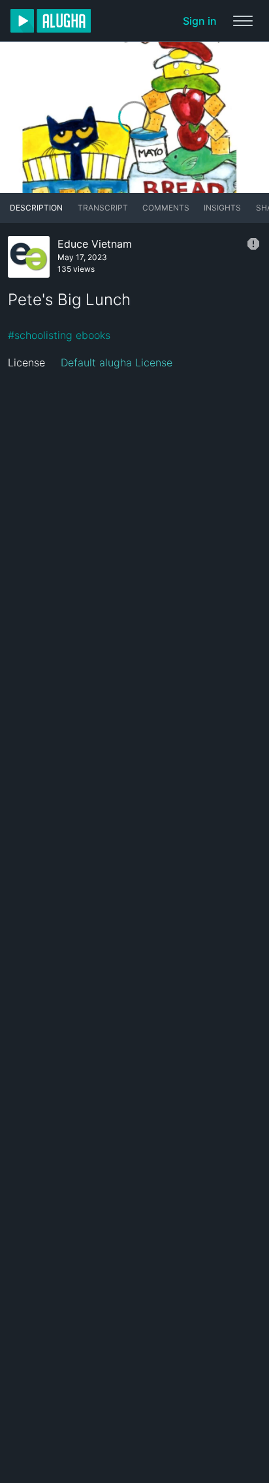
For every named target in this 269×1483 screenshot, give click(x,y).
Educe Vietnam (94, 243)
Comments (165, 208)
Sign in (200, 20)
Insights (222, 208)
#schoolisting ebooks (59, 335)
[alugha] (50, 21)
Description (36, 208)
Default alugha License (116, 362)
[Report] (253, 244)
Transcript (103, 208)
